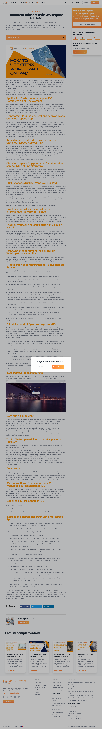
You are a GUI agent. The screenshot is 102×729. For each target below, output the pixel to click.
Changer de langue (58, 366)
